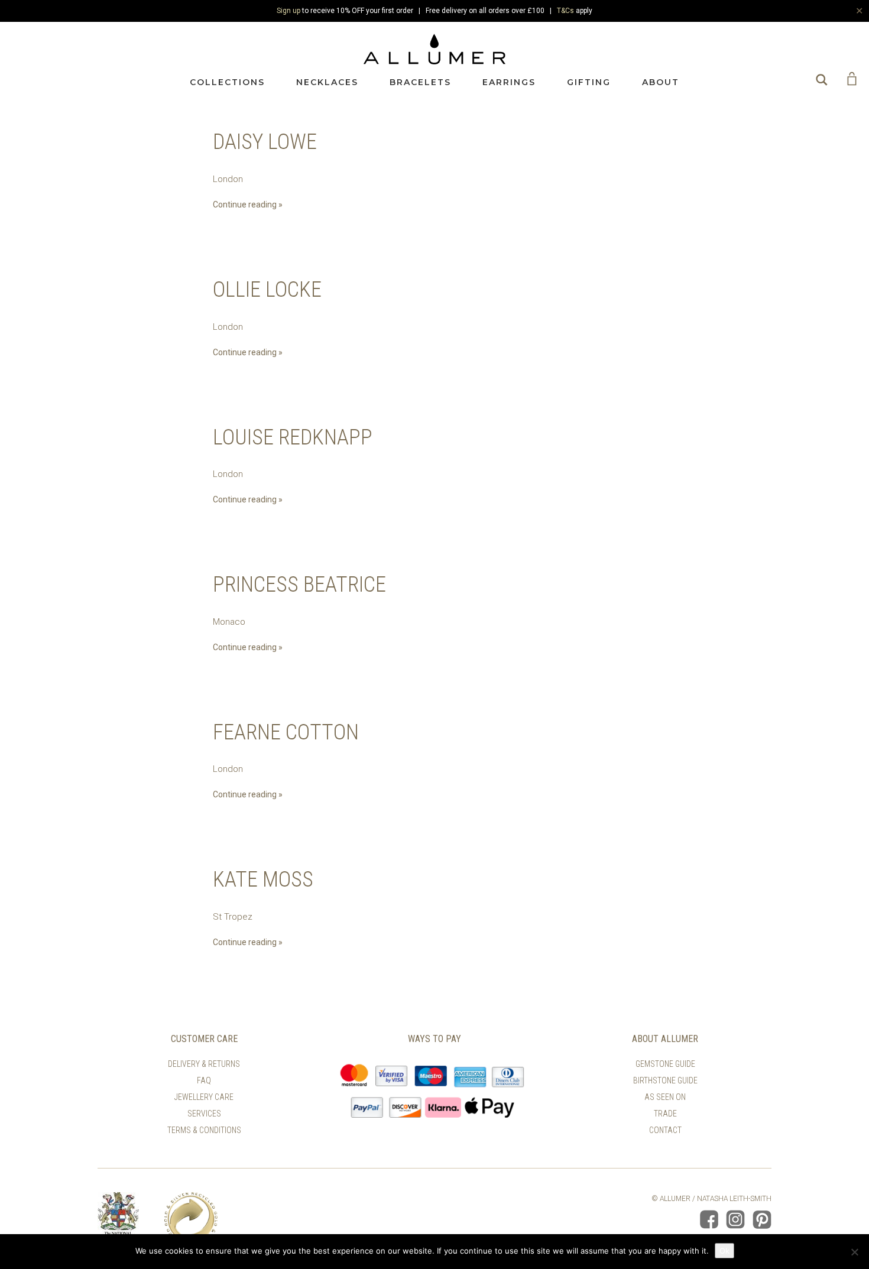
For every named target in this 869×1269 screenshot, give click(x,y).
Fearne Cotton (286, 732)
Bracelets (420, 82)
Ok (724, 1250)
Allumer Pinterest (762, 1219)
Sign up (288, 11)
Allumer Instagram (735, 1219)
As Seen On (665, 1097)
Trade (665, 1113)
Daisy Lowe (265, 141)
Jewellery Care (204, 1097)
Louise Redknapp (292, 437)
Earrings (509, 82)
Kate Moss (263, 879)
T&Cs (565, 11)
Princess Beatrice (299, 584)
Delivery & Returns (204, 1064)
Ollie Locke (267, 289)
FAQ (204, 1080)
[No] (854, 1252)
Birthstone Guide (665, 1080)
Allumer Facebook (708, 1219)
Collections (227, 82)
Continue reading (245, 204)
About (660, 82)
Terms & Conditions (204, 1130)
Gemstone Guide (665, 1064)
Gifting (589, 82)
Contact (665, 1130)
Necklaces (327, 82)
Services (204, 1113)
